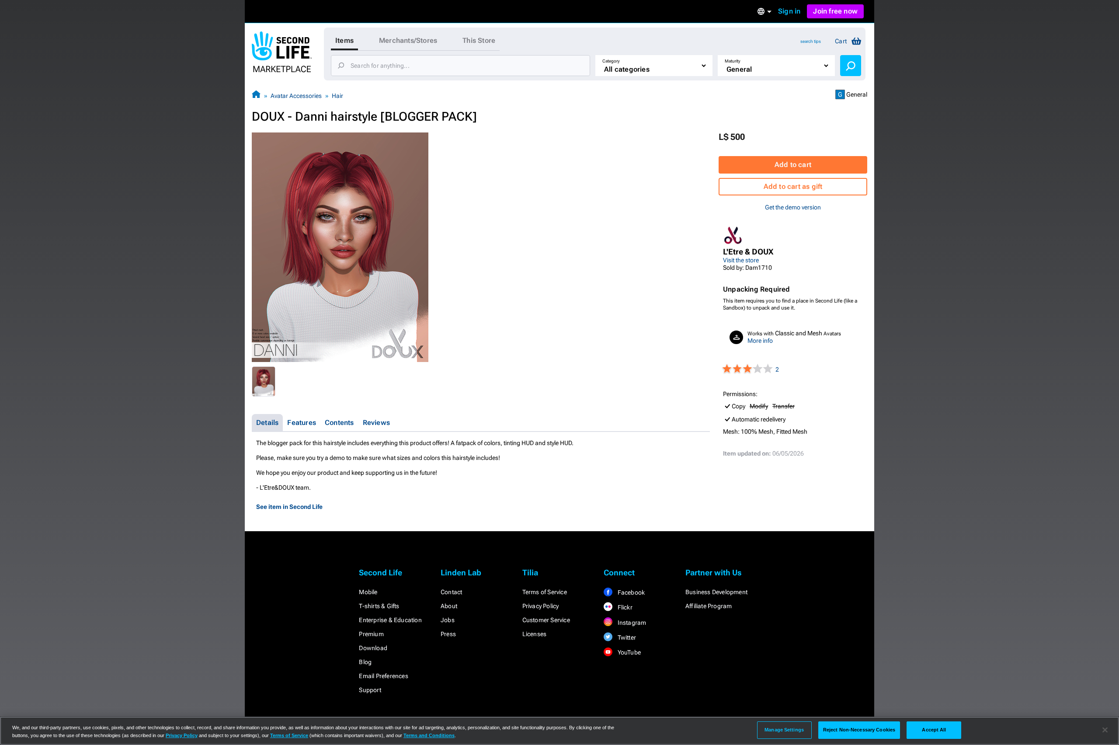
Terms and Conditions (429, 735)
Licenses (534, 633)
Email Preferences (383, 675)
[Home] (256, 95)
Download (373, 647)
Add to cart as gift (793, 186)
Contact (451, 591)
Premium (371, 633)
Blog (365, 661)
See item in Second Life (289, 506)
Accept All (934, 729)
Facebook (630, 592)
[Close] (1105, 730)
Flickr (624, 607)
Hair (337, 95)
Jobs (448, 619)
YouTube (628, 652)
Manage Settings (784, 729)
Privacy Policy (540, 605)
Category (611, 61)
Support (370, 689)
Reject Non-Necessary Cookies (859, 729)
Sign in (789, 11)
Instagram (631, 622)
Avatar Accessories (296, 95)
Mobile (368, 591)
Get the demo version (793, 207)
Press (448, 633)
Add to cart (793, 164)
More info (760, 340)
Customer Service (546, 619)
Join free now (835, 11)
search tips (810, 41)
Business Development (716, 591)
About (449, 605)
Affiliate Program (708, 605)
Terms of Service (544, 591)
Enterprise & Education (390, 619)
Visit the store (741, 260)
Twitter (626, 637)
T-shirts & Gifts (379, 605)
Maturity (732, 61)
